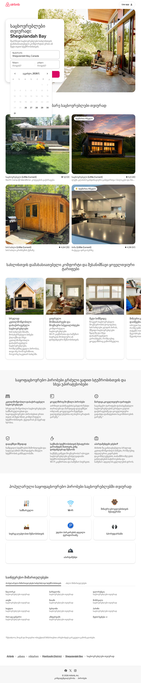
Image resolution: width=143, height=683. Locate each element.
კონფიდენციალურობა (64, 678)
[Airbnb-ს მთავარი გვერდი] (13, 4)
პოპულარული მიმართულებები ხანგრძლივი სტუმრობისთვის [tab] (33, 583)
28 (36, 107)
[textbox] (22, 65)
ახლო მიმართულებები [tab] (76, 583)
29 (42, 107)
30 (47, 107)
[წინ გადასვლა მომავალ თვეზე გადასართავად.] (47, 73)
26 (26, 107)
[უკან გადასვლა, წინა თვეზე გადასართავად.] (15, 73)
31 (15, 113)
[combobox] (34, 56)
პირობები (82, 678)
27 (31, 107)
